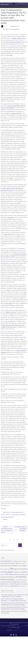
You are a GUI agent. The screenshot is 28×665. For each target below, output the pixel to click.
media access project (18, 572)
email (9, 567)
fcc (10, 513)
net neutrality (21, 575)
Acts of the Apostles (16, 595)
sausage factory (16, 580)
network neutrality (7, 578)
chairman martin (22, 561)
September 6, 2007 (14, 26)
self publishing (23, 580)
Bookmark (5, 518)
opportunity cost (8, 234)
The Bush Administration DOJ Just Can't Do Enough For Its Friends (6, 527)
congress (19, 564)
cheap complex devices (5, 564)
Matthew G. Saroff (5, 609)
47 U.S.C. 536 (9, 54)
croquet (23, 564)
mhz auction (8, 575)
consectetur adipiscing (20, 624)
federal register (15, 513)
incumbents (24, 570)
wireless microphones (22, 584)
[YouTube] (11, 2)
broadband (19, 559)
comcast (7, 513)
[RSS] (16, 2)
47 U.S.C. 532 (8, 51)
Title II (10, 582)
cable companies (7, 511)
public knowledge (8, 580)
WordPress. (18, 628)
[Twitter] (14, 2)
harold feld (15, 570)
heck (19, 570)
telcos (7, 582)
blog (16, 559)
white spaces (13, 584)
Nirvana (13, 628)
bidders (12, 559)
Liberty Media (8, 303)
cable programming (15, 511)
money (14, 575)
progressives (11, 516)
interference (2, 572)
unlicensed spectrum (16, 582)
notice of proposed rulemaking (13, 41)
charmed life (10, 217)
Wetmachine (5, 4)
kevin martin (9, 573)
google (10, 570)
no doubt (16, 578)
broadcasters (24, 559)
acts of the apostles (5, 559)
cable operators (11, 561)
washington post (7, 584)
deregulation (5, 567)
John (2, 597)
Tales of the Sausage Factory (12, 29)
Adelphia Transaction (19, 38)
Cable (3, 29)
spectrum (2, 582)
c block (17, 561)
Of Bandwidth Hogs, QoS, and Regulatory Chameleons (21, 527)
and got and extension (16, 113)
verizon (22, 582)
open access (20, 578)
